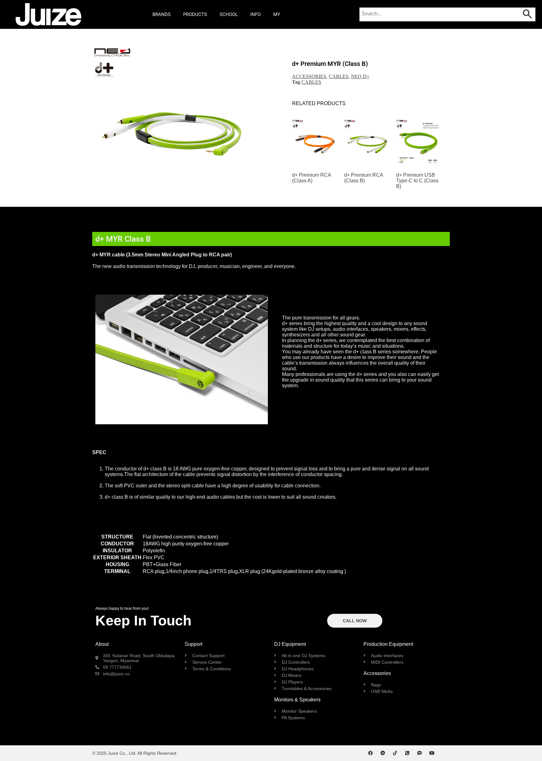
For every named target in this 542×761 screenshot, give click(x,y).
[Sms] (419, 753)
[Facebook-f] (370, 753)
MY (276, 14)
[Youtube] (431, 753)
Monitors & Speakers (297, 699)
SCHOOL (229, 14)
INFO (255, 14)
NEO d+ (360, 76)
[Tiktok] (395, 753)
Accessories (309, 76)
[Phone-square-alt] (407, 753)
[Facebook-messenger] (382, 753)
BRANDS (161, 14)
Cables (338, 76)
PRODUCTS (195, 14)
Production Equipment (388, 644)
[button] (100, 125)
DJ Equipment (290, 644)
